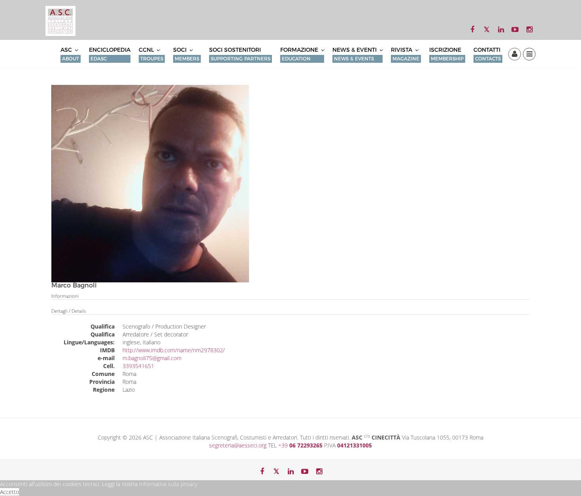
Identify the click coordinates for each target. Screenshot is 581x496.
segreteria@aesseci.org (238, 445)
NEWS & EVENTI (355, 54)
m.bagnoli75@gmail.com (152, 358)
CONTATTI (487, 54)
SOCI (186, 54)
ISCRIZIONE (446, 54)
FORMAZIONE (300, 54)
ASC (69, 54)
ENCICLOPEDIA (109, 54)
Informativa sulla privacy (168, 484)
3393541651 (138, 366)
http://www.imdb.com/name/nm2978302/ (174, 350)
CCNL (151, 54)
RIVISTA (405, 54)
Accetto (9, 492)
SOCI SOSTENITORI (239, 54)
